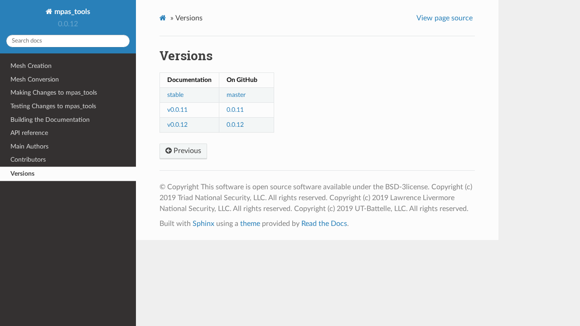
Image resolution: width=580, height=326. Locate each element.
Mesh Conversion (34, 79)
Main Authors (29, 146)
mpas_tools (71, 11)
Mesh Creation (31, 65)
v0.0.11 (177, 109)
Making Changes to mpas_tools (53, 92)
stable (175, 94)
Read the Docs (324, 223)
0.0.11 (235, 109)
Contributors (28, 159)
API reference (29, 132)
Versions (22, 173)
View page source (444, 18)
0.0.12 (235, 124)
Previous (186, 150)
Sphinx (203, 223)
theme (250, 223)
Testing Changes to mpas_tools (53, 106)
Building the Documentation (50, 119)
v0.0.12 (177, 124)
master (236, 94)
